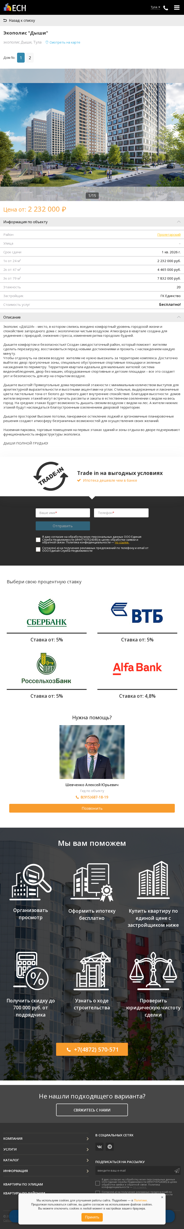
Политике (140, 1200)
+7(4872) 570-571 (96, 1049)
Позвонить (92, 808)
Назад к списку (22, 20)
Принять (92, 1217)
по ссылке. (122, 542)
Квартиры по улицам (23, 1184)
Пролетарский (169, 234)
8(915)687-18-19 (94, 797)
